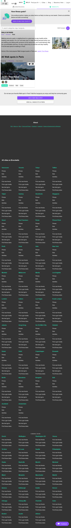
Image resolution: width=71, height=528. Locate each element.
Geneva (4, 488)
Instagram (40, 126)
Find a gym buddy (7, 184)
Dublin (38, 488)
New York (55, 246)
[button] (62, 524)
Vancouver (5, 168)
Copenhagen (40, 351)
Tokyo (38, 168)
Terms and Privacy (26, 126)
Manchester (39, 475)
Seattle (38, 449)
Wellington (22, 436)
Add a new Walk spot (35, 98)
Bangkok (38, 377)
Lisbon (21, 299)
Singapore (55, 194)
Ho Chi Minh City (41, 325)
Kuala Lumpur (57, 299)
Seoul (4, 220)
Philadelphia (56, 449)
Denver (54, 488)
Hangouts (54, 7)
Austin (21, 514)
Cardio (21, 85)
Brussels (55, 351)
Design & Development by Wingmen (52, 126)
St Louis (21, 449)
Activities (4, 85)
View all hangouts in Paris (35, 102)
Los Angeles (56, 273)
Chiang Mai (22, 501)
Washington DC (41, 436)
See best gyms (6, 187)
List (4, 4)
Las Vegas (39, 299)
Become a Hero (59, 2)
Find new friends (6, 181)
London (4, 299)
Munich (38, 462)
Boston (4, 514)
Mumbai (4, 273)
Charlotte (39, 501)
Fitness (4, 171)
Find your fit (35, 2)
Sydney (21, 194)
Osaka (4, 462)
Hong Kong (22, 325)
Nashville (22, 462)
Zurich (4, 436)
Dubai (4, 351)
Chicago (4, 501)
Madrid (54, 475)
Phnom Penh (56, 220)
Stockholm (39, 194)
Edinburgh (22, 488)
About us (16, 126)
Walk (17, 85)
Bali (53, 377)
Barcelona (22, 377)
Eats (3, 174)
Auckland (5, 404)
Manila (38, 273)
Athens (38, 514)
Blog (49, 2)
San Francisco (23, 220)
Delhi (20, 351)
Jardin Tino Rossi (42, 51)
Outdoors (11, 85)
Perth (3, 246)
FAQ (11, 126)
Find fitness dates (6, 190)
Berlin (4, 377)
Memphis (22, 475)
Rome (37, 220)
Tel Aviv (4, 449)
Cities (44, 2)
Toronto (21, 168)
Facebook (34, 126)
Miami (4, 475)
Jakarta (4, 325)
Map (14, 4)
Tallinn (54, 168)
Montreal (55, 462)
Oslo (37, 246)
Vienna (54, 436)
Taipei (4, 194)
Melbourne (22, 273)
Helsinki (55, 325)
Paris (20, 246)
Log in (68, 2)
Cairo (54, 501)
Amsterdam (22, 404)
